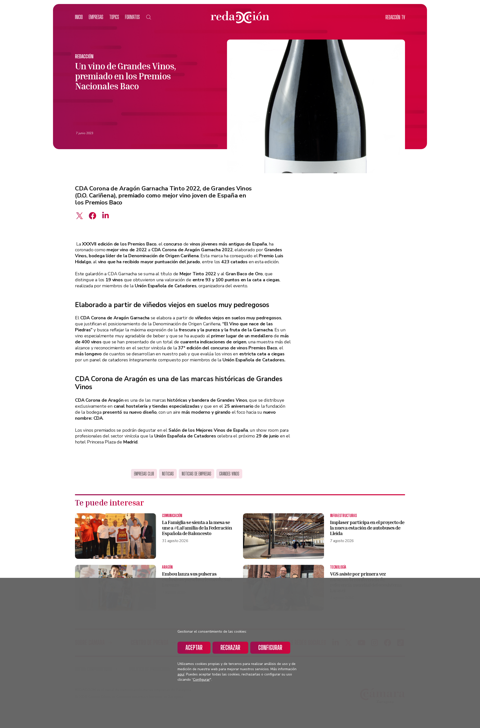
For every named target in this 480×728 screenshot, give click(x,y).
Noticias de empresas (196, 473)
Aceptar (194, 647)
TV (395, 17)
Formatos (132, 17)
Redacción (84, 56)
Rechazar (230, 647)
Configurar (270, 647)
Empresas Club (144, 473)
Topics (114, 17)
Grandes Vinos (229, 473)
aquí (181, 674)
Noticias (168, 473)
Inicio (79, 17)
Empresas (96, 17)
